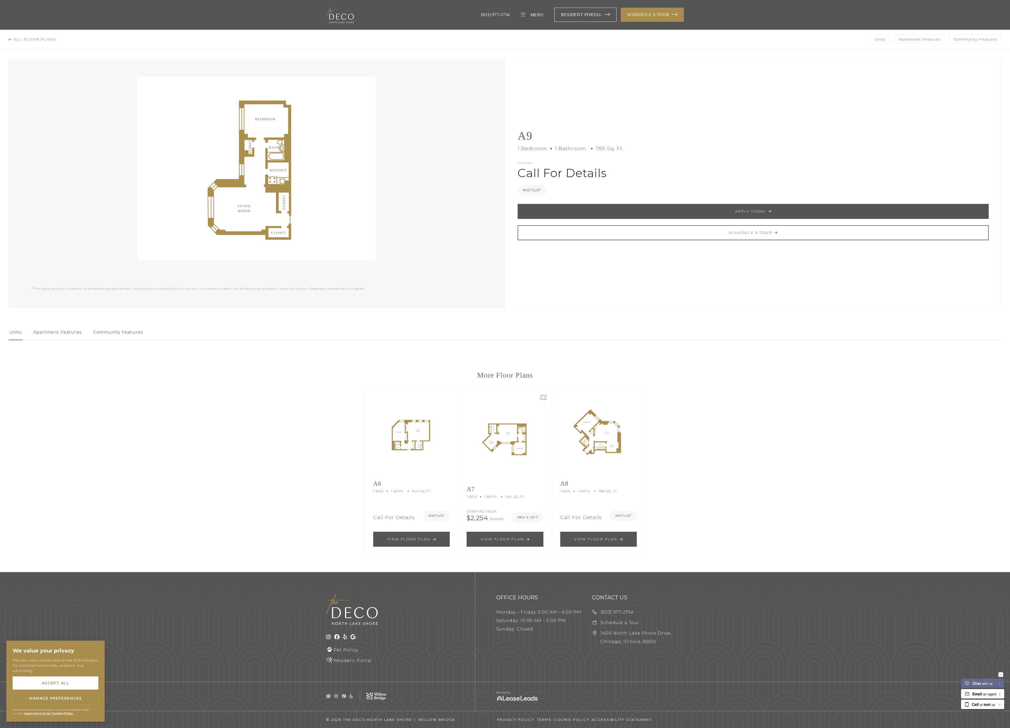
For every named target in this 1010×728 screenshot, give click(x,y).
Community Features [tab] (975, 39)
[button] (585, 15)
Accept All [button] (55, 683)
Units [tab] (880, 39)
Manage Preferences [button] (55, 698)
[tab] (15, 334)
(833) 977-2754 (495, 14)
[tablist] (505, 334)
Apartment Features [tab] (919, 39)
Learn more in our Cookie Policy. (48, 713)
